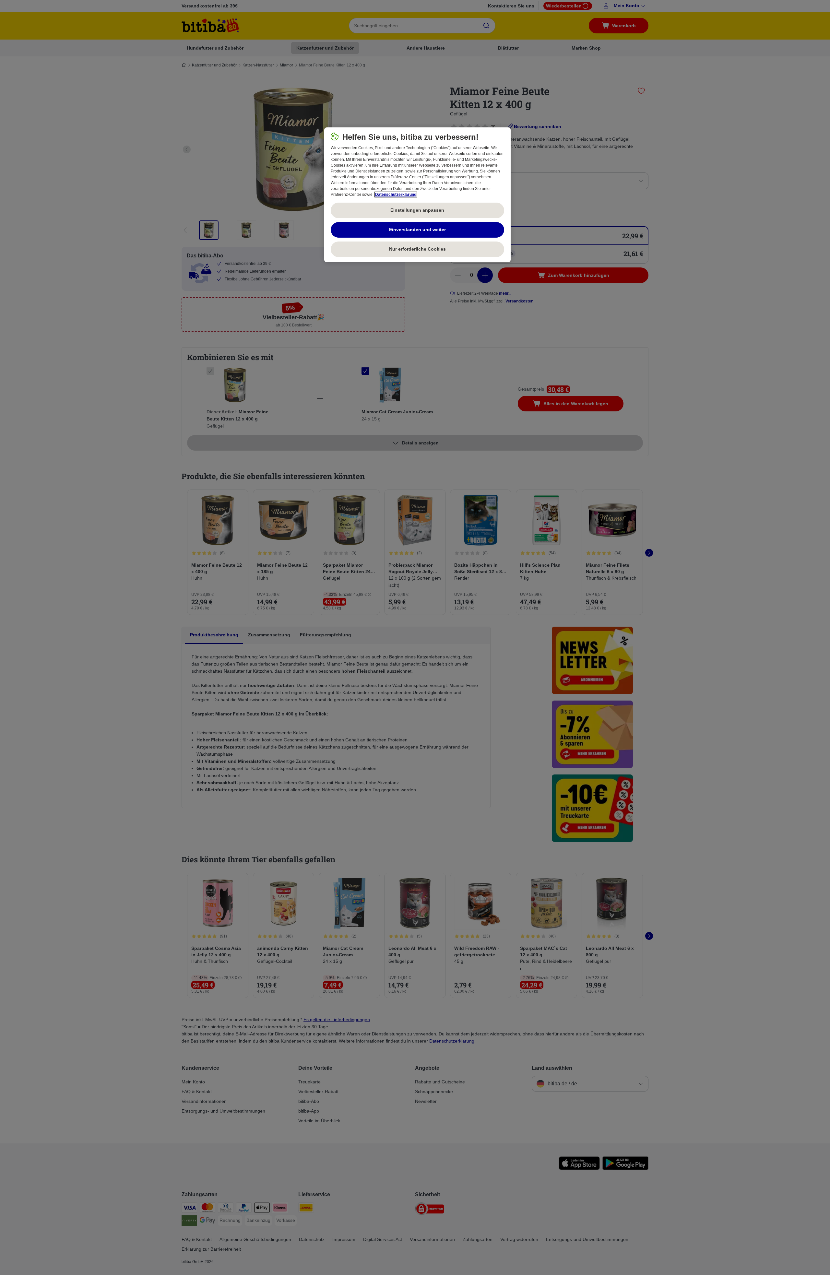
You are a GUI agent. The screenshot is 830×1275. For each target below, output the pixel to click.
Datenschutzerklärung (395, 194)
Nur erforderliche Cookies (417, 249)
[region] (417, 194)
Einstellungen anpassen (417, 210)
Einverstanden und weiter (417, 229)
